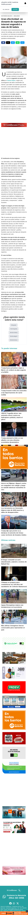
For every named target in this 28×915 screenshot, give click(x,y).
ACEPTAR (15, 9)
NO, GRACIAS (6, 9)
